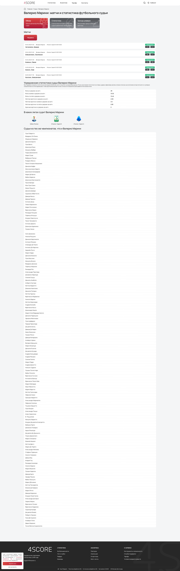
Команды (60, 559)
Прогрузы (94, 551)
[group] (36, 23)
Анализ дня (94, 554)
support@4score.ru (30, 560)
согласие (5, 560)
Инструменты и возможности (133, 551)
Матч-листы (94, 559)
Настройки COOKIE (104, 569)
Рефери (59, 556)
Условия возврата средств (132, 559)
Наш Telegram (63, 569)
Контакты (84, 3)
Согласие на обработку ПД (90, 569)
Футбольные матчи (63, 551)
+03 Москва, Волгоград (116, 569)
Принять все (12, 563)
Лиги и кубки (61, 554)
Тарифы (74, 3)
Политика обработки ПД (75, 569)
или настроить (12, 567)
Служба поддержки (130, 554)
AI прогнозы (94, 556)
